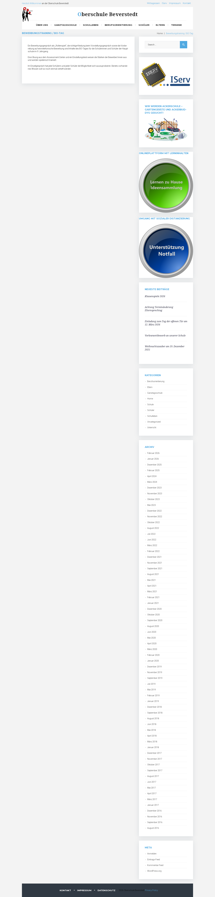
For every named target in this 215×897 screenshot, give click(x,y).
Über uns (42, 25)
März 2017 (152, 799)
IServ (164, 3)
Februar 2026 (153, 453)
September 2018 (154, 713)
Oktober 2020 (153, 614)
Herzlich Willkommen (31, 3)
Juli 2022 (151, 534)
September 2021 (154, 568)
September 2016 (154, 822)
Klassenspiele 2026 (155, 296)
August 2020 (153, 626)
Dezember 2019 (154, 666)
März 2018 (152, 741)
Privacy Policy (151, 890)
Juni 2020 (151, 632)
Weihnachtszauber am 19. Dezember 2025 (164, 348)
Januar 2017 (153, 805)
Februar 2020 (153, 655)
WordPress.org (154, 871)
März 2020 (152, 649)
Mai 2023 (151, 505)
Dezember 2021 (154, 557)
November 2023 (154, 493)
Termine (176, 25)
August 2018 (153, 718)
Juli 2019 (151, 684)
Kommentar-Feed (155, 865)
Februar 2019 (153, 695)
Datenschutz (106, 890)
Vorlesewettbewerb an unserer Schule (165, 335)
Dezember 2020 (154, 609)
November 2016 (154, 816)
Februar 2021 (153, 597)
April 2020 (151, 643)
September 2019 (154, 678)
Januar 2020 (153, 661)
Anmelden (151, 853)
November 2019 (154, 672)
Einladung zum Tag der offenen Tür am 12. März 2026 (166, 323)
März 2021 (152, 591)
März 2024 (152, 482)
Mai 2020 (151, 638)
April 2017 (151, 793)
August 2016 (153, 828)
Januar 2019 (153, 701)
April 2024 (151, 476)
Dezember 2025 (154, 465)
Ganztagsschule (65, 25)
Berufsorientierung (118, 25)
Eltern (160, 25)
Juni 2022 (151, 539)
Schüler (144, 25)
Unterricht (151, 427)
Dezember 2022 (154, 511)
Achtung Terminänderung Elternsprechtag (159, 308)
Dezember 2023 (154, 488)
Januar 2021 (153, 603)
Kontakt (187, 3)
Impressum (175, 3)
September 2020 (154, 620)
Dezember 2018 (154, 707)
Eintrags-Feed (153, 859)
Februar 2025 (153, 470)
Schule (150, 404)
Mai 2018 (151, 730)
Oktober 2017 (153, 764)
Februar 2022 (153, 551)
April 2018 (151, 736)
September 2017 (154, 770)
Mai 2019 (151, 689)
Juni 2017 (151, 782)
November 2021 (154, 563)
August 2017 (153, 776)
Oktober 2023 (153, 499)
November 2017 (154, 759)
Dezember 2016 (154, 811)
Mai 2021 (151, 580)
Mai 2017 (151, 788)
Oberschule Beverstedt (108, 14)
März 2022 (152, 545)
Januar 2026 (153, 459)
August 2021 (153, 574)
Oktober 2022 (153, 522)
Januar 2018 (153, 747)
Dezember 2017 (154, 753)
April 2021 (151, 586)
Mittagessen (153, 3)
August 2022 (153, 528)
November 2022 (154, 516)
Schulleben (90, 25)
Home (160, 33)
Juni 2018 (151, 724)
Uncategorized (154, 422)
